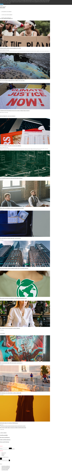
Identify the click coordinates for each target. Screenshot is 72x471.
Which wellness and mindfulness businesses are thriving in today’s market (12, 208)
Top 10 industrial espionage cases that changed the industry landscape (11, 178)
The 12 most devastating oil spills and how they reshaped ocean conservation (12, 80)
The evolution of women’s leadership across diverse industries (10, 328)
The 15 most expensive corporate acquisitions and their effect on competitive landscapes (14, 268)
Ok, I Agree (1, 4)
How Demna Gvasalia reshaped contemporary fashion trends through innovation (13, 427)
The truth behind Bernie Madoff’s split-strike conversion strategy (10, 238)
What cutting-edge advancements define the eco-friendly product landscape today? (13, 298)
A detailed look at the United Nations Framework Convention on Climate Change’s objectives (15, 110)
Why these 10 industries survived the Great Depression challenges (10, 145)
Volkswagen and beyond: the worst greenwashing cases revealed (10, 48)
